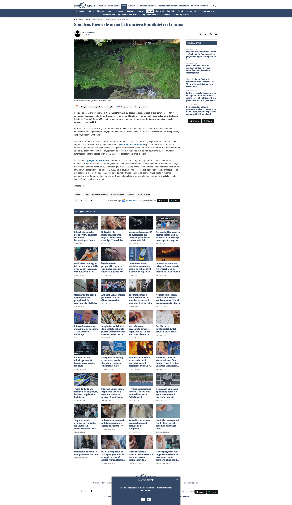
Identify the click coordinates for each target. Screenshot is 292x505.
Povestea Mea (109, 14)
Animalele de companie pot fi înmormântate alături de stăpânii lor (113, 423)
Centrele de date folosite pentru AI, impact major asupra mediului (84, 361)
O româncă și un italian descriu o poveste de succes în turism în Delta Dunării (140, 393)
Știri (124, 6)
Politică (102, 6)
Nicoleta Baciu (90, 32)
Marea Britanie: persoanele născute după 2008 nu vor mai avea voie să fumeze (139, 330)
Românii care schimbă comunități (173, 6)
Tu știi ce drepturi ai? (187, 11)
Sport (110, 11)
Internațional (114, 6)
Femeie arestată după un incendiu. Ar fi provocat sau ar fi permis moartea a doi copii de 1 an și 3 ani (139, 361)
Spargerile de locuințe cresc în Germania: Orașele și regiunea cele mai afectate (112, 361)
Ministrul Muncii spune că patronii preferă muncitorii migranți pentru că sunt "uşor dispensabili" (112, 393)
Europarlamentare (207, 11)
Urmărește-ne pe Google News (133, 107)
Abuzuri (140, 11)
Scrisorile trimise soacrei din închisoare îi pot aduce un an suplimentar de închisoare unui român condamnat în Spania (141, 455)
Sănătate (130, 11)
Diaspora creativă (147, 6)
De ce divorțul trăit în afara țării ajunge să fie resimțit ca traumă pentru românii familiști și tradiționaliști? (113, 455)
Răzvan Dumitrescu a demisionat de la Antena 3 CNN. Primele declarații (86, 330)
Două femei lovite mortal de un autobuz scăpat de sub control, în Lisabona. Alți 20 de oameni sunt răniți (140, 267)
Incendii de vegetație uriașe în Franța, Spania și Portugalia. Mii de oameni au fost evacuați (168, 267)
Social (150, 11)
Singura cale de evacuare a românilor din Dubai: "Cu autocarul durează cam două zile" (86, 424)
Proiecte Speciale (199, 6)
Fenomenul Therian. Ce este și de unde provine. (86, 453)
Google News (131, 200)
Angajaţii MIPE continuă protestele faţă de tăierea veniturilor (113, 297)
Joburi (91, 11)
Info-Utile (171, 11)
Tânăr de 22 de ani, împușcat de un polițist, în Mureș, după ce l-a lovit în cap (86, 393)
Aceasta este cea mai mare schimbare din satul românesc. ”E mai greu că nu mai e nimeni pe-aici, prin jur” (168, 298)
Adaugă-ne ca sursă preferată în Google (96, 107)
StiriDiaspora (78, 20)
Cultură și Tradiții (181, 14)
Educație (119, 11)
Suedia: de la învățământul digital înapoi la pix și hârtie (166, 329)
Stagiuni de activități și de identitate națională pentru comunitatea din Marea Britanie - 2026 (113, 330)
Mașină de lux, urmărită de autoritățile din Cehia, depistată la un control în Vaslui (140, 236)
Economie (80, 11)
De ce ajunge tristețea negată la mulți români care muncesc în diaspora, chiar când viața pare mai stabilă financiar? (167, 455)
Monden (100, 11)
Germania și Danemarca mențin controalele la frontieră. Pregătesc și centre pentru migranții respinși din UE (168, 236)
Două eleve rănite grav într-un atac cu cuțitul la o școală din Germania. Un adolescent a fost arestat (86, 267)
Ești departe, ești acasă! (128, 14)
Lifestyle (132, 6)
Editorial (160, 11)
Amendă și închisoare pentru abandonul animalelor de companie (139, 424)
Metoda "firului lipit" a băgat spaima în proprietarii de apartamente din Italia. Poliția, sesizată (85, 298)
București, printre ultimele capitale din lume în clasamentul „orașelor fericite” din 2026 (140, 298)
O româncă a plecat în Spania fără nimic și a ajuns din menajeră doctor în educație (167, 393)
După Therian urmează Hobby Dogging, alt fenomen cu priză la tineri (167, 424)
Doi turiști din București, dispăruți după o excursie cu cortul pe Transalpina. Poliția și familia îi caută (113, 236)
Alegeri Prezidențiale (151, 14)
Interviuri (167, 14)
